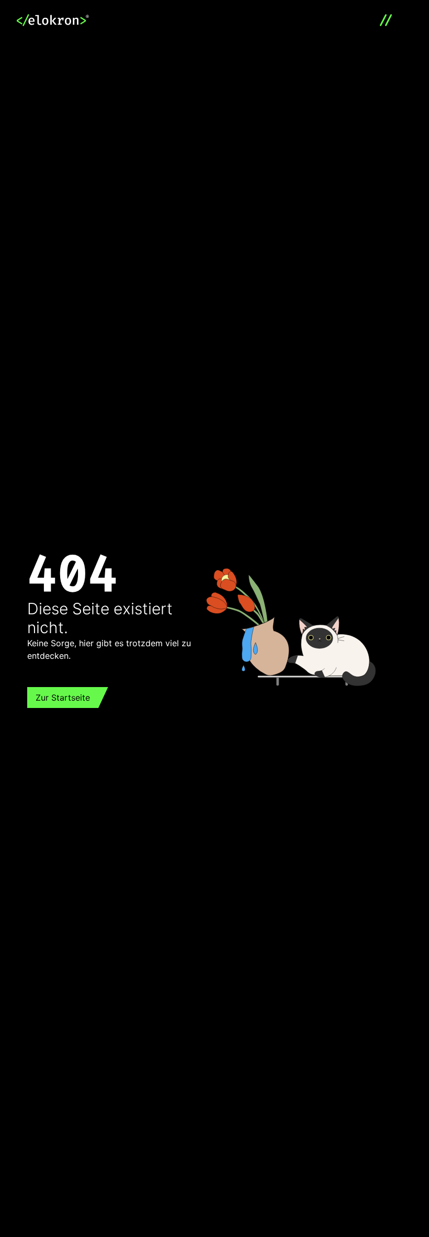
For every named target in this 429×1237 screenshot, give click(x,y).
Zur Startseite (63, 697)
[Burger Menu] (390, 21)
